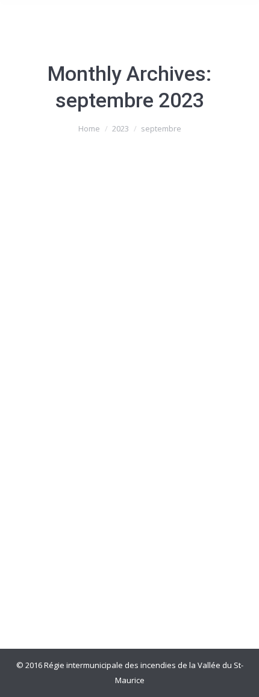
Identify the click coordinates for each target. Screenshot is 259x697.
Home (89, 128)
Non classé (47, 428)
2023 (120, 128)
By (107, 428)
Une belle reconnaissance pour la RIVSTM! (118, 397)
